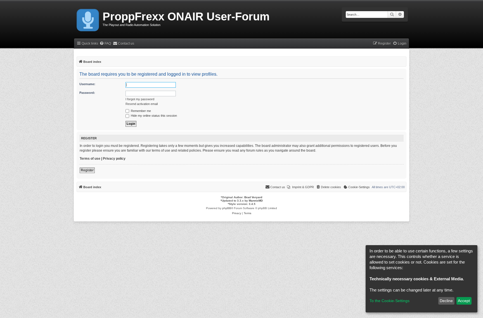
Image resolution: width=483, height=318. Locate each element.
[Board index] (88, 19)
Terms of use (90, 159)
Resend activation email (142, 104)
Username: (87, 84)
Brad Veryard (253, 197)
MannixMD (256, 200)
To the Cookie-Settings (389, 300)
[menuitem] (105, 43)
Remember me (140, 111)
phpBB (226, 208)
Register (87, 170)
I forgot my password (140, 99)
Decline (446, 300)
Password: (87, 92)
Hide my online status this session (153, 115)
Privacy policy (114, 159)
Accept (464, 300)
